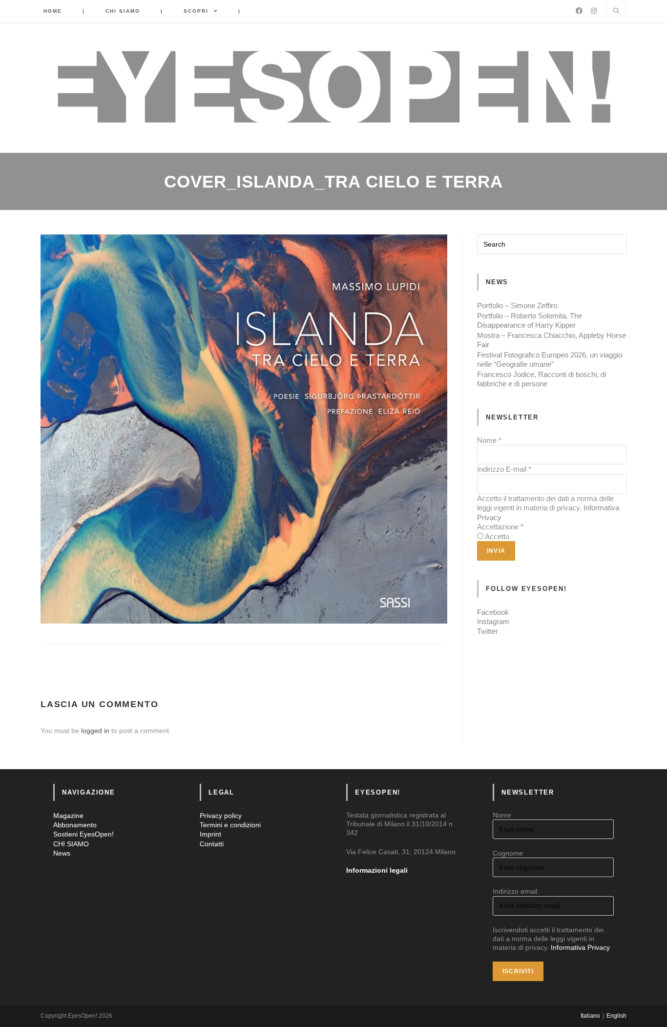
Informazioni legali (377, 870)
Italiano (590, 1015)
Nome (489, 440)
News (61, 853)
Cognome (508, 853)
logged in (95, 730)
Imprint (210, 834)
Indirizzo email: (516, 891)
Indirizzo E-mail (504, 469)
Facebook (493, 612)
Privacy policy (221, 815)
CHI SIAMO (71, 844)
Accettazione (500, 527)
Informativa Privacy (580, 947)
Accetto (497, 536)
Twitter (487, 631)
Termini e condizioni (230, 825)
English (616, 1015)
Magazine (68, 815)
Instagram (493, 621)
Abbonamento (75, 825)
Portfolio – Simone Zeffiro (517, 305)
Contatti (212, 844)
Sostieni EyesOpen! (83, 834)
